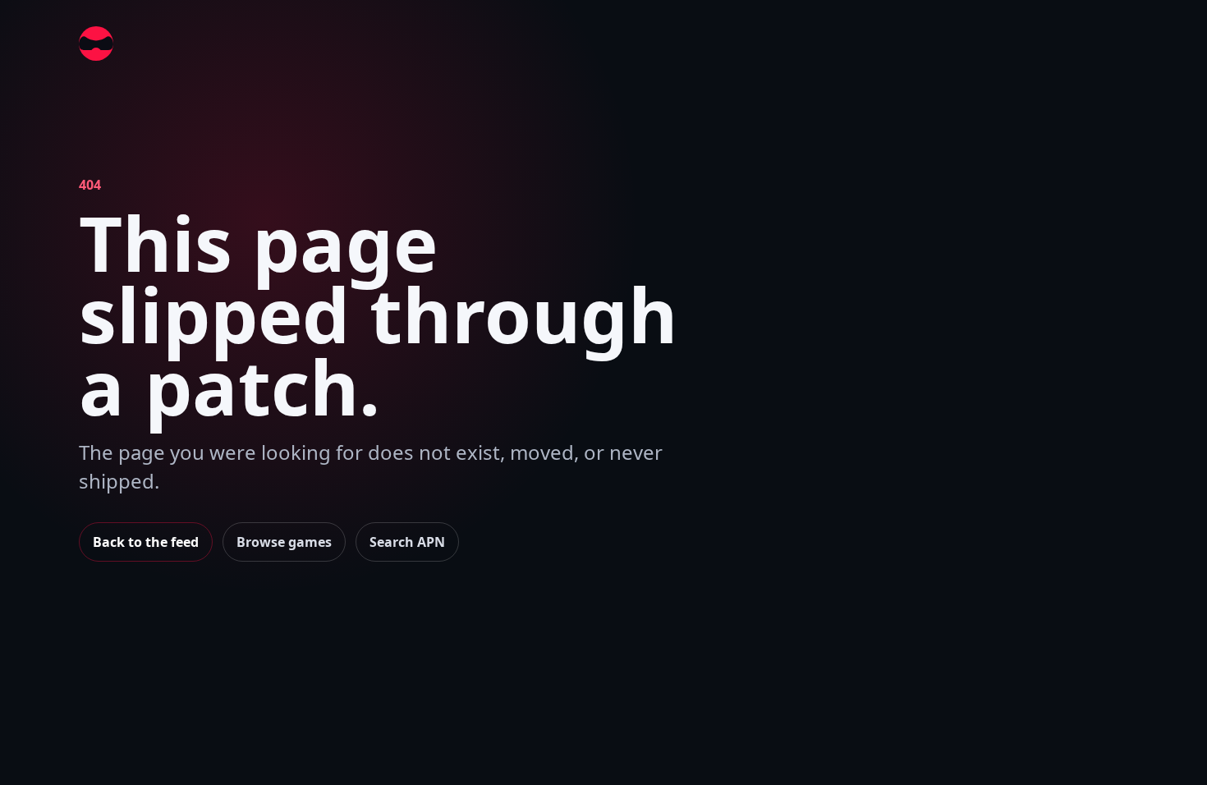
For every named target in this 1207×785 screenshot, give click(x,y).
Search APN (407, 542)
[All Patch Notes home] (96, 43)
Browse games (284, 542)
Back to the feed (146, 542)
